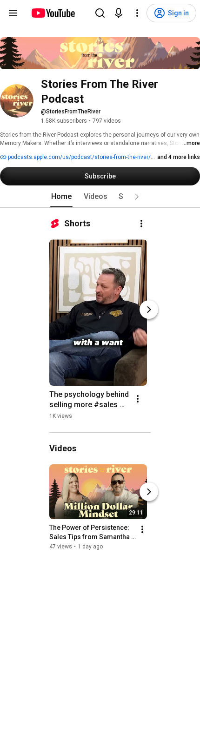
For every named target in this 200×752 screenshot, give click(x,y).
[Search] (100, 13)
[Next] (149, 309)
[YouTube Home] (52, 13)
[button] (137, 196)
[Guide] (13, 13)
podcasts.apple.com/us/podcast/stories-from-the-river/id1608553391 (97, 157)
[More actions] (141, 223)
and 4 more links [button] (178, 157)
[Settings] (137, 13)
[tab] (61, 196)
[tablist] (100, 196)
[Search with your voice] (118, 13)
